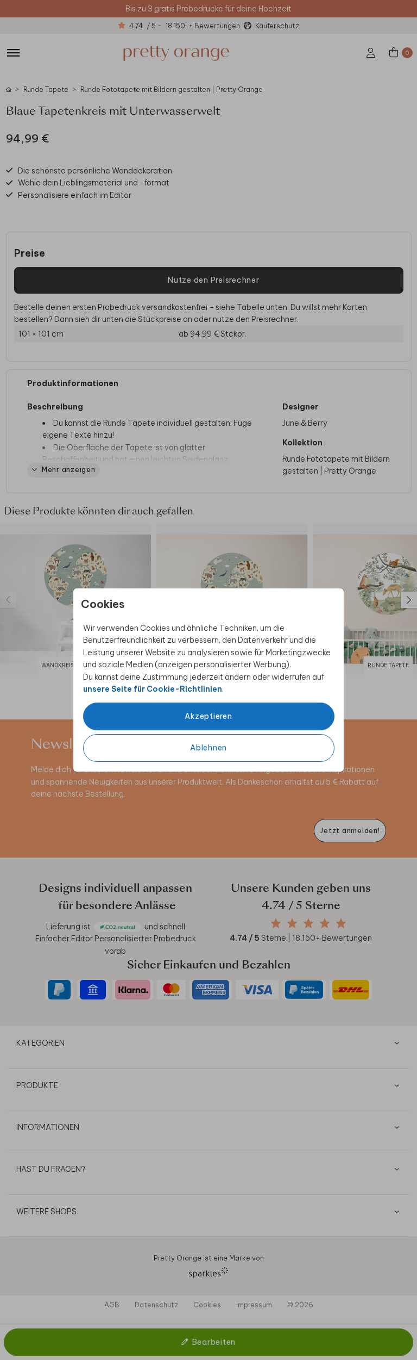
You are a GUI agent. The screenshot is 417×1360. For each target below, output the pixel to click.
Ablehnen (208, 748)
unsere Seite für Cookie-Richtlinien (152, 689)
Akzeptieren (208, 716)
